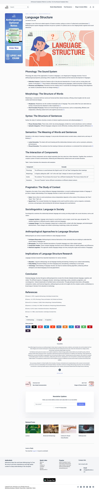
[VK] (58, 326)
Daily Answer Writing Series (65, 463)
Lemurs (27, 436)
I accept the (60, 407)
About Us (42, 462)
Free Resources (68, 7)
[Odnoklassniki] (65, 326)
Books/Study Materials (56, 7)
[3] (60, 105)
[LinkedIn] (46, 326)
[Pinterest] (40, 326)
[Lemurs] (33, 429)
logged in (34, 451)
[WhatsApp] (83, 326)
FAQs (41, 463)
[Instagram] (90, 487)
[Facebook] (27, 326)
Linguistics (48, 319)
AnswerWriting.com (63, 468)
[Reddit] (52, 326)
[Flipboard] (89, 326)
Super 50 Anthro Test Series (65, 465)
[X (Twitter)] (34, 326)
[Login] (90, 7)
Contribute (42, 466)
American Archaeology (49, 436)
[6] (30, 138)
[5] (82, 120)
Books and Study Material (64, 466)
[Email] (27, 330)
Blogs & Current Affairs (81, 7)
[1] (89, 23)
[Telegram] (71, 326)
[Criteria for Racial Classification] (68, 429)
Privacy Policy (63, 407)
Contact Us (42, 465)
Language (39, 319)
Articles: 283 (60, 373)
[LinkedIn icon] (60, 370)
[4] (63, 109)
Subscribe (81, 404)
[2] (41, 83)
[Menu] (93, 7)
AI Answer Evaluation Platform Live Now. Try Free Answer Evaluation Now (49, 2)
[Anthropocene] (86, 429)
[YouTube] (81, 487)
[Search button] (28, 7)
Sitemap (41, 468)
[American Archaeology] (51, 429)
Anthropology (30, 319)
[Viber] (77, 326)
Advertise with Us (43, 469)
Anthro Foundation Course (64, 462)
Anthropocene (82, 436)
